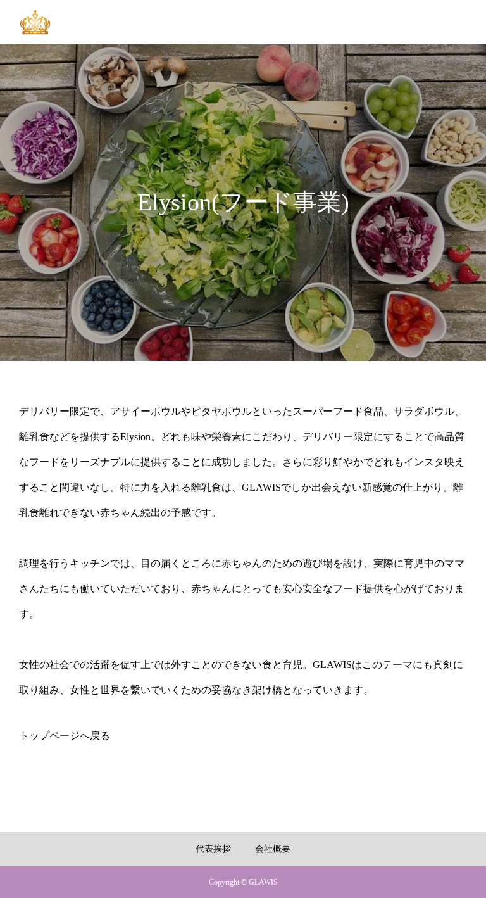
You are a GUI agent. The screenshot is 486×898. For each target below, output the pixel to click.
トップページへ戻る (64, 735)
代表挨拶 (213, 849)
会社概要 (272, 849)
